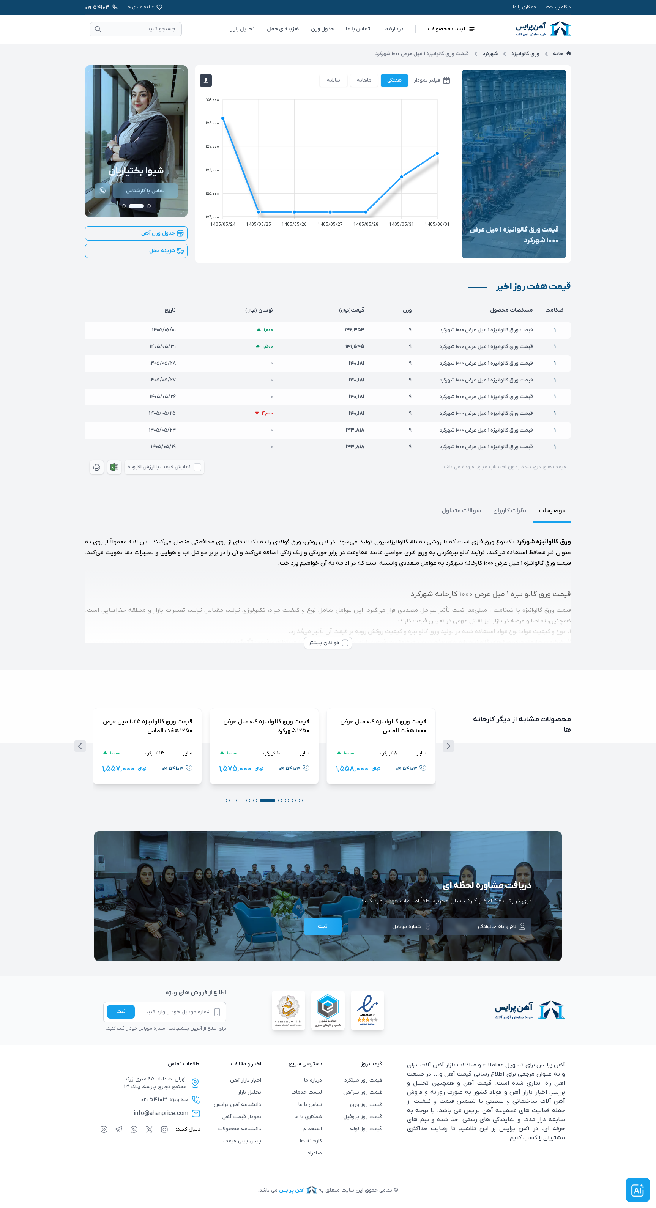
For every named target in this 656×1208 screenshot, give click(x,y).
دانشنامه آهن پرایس (237, 1104)
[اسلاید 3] (124, 206)
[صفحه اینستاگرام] (164, 1129)
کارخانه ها (311, 1141)
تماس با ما (358, 29)
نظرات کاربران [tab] (510, 511)
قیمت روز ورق (366, 1104)
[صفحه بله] (104, 1129)
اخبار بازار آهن (245, 1080)
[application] (327, 160)
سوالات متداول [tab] (461, 511)
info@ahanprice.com (161, 1113)
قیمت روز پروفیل (363, 1116)
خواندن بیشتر (324, 642)
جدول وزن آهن (158, 233)
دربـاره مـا (392, 29)
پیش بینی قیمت (242, 1141)
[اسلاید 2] (136, 206)
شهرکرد (490, 53)
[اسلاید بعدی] (448, 746)
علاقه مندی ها (140, 7)
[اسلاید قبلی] (80, 746)
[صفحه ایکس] (149, 1129)
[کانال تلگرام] (119, 1129)
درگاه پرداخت (558, 7)
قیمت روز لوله (366, 1128)
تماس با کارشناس (145, 190)
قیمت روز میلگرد (363, 1080)
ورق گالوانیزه (525, 53)
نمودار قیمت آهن (241, 1116)
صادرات (314, 1153)
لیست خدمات (307, 1092)
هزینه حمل (162, 250)
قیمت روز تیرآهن (363, 1092)
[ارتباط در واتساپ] (102, 190)
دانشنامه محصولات (239, 1128)
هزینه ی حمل (283, 29)
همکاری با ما (525, 7)
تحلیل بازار (242, 29)
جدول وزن (322, 29)
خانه (558, 53)
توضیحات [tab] (552, 511)
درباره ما (313, 1080)
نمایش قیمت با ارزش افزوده (159, 467)
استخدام (312, 1128)
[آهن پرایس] (486, 1010)
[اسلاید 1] (149, 206)
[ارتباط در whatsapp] (134, 1129)
